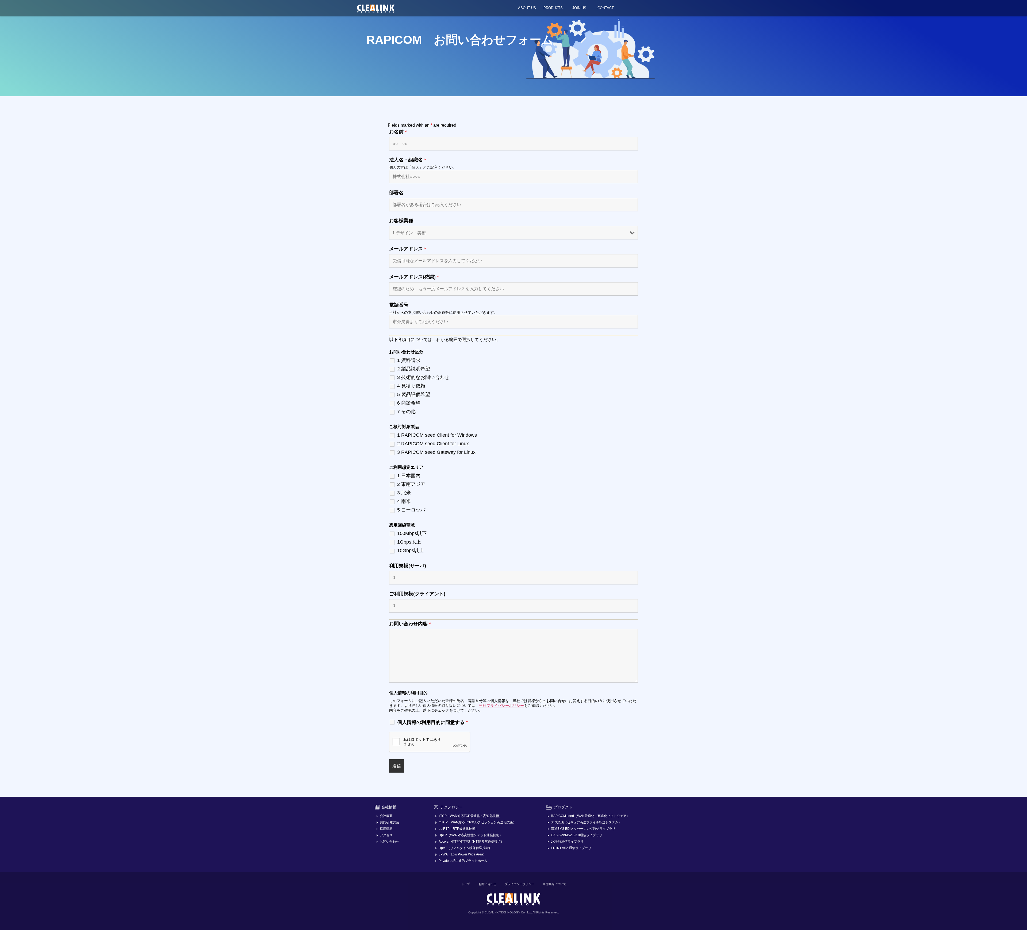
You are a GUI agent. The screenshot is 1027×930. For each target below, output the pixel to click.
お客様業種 (401, 220)
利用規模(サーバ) (407, 565)
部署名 (396, 192)
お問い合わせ (389, 841)
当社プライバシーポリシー (501, 705)
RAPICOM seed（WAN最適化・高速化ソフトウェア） (590, 816)
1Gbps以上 (409, 542)
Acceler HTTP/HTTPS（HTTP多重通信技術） (471, 841)
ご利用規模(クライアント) (417, 593)
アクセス (386, 835)
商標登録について (554, 884)
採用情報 (386, 829)
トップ (465, 884)
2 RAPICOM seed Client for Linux (433, 443)
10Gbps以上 (410, 550)
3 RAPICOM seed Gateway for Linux (436, 452)
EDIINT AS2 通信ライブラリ (571, 848)
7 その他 (406, 411)
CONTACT (605, 8)
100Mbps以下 (412, 533)
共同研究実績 (389, 822)
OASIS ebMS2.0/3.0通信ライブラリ (576, 835)
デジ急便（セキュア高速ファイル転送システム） (586, 822)
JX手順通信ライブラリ (567, 841)
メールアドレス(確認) (414, 277)
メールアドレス (407, 248)
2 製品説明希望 (413, 368)
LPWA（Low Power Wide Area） (462, 854)
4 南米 (404, 501)
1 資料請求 (408, 360)
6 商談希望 (408, 403)
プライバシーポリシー (519, 884)
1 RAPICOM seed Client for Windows (437, 435)
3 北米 (404, 492)
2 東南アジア (411, 484)
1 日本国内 (408, 475)
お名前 (398, 131)
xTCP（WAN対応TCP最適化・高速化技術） (470, 816)
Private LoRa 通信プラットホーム (463, 861)
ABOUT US (527, 8)
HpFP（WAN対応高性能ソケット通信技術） (471, 835)
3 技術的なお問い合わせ (423, 377)
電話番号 (398, 305)
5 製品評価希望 (413, 394)
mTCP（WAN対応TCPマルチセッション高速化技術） (477, 822)
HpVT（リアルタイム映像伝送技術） (465, 848)
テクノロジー (451, 807)
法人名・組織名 (407, 159)
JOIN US (579, 8)
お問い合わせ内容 (410, 623)
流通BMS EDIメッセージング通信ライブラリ (583, 829)
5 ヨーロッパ (411, 510)
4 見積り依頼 (411, 386)
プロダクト (563, 807)
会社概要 (386, 816)
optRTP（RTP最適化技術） (458, 829)
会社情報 (388, 807)
